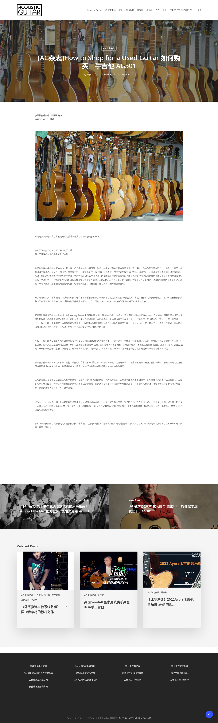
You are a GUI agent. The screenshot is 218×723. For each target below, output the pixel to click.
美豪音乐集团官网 (38, 666)
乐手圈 (47, 595)
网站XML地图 (144, 718)
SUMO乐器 (81, 672)
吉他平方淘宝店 (132, 666)
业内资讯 (38, 595)
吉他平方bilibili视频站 (132, 672)
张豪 (89, 74)
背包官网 (90, 672)
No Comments (124, 74)
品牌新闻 (25, 599)
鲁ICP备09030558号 (128, 718)
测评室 (34, 599)
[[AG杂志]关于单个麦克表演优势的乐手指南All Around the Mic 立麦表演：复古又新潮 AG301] (54, 506)
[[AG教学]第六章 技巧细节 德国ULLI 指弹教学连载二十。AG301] (163, 506)
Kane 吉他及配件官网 (85, 666)
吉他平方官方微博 (179, 666)
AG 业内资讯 (109, 48)
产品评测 (56, 595)
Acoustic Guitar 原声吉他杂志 (38, 672)
